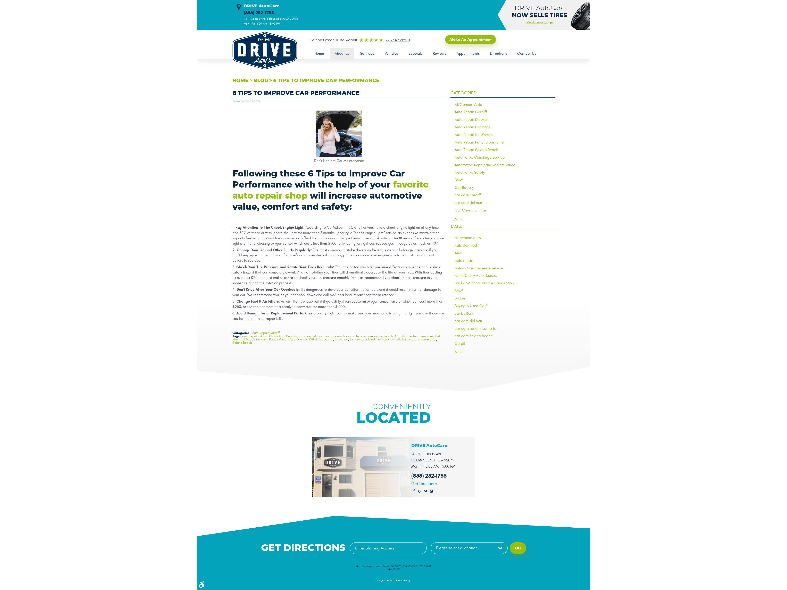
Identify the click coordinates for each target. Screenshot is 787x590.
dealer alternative (420, 336)
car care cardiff (468, 195)
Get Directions (424, 484)
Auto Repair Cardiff (266, 333)
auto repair (250, 336)
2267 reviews (398, 40)
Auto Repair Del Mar (471, 119)
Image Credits (384, 580)
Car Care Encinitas (471, 210)
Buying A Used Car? (471, 306)
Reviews (439, 53)
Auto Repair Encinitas (472, 127)
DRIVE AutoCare (320, 339)
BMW (459, 180)
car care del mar (310, 336)
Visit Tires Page (539, 22)
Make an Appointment (470, 39)
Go (518, 548)
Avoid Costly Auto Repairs (278, 336)
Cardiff (400, 336)
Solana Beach (242, 343)
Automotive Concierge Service (480, 157)
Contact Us (526, 53)
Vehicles (391, 53)
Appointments (468, 53)
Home (319, 53)
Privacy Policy (403, 580)
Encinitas (341, 339)
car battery (464, 313)
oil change (403, 339)
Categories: (463, 93)
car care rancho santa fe (342, 336)
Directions (498, 53)
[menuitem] (319, 53)
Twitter (426, 491)
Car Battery (464, 187)
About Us (342, 53)
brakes (460, 298)
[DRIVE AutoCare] (262, 50)
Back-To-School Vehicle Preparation (484, 283)
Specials (415, 53)
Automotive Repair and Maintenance (485, 165)
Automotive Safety (470, 172)
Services (367, 53)
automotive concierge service (479, 268)
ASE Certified (466, 245)
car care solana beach (377, 336)
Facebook (414, 491)
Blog (261, 80)
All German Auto (468, 104)
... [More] (457, 219)
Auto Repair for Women (474, 134)
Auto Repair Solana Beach (476, 150)
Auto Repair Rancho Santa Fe (479, 142)
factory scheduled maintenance (372, 339)
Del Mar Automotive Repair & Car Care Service (273, 339)
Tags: (456, 226)
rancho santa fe (424, 339)
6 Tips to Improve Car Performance (326, 80)
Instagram (431, 491)
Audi (458, 253)
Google (420, 491)
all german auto (468, 238)
